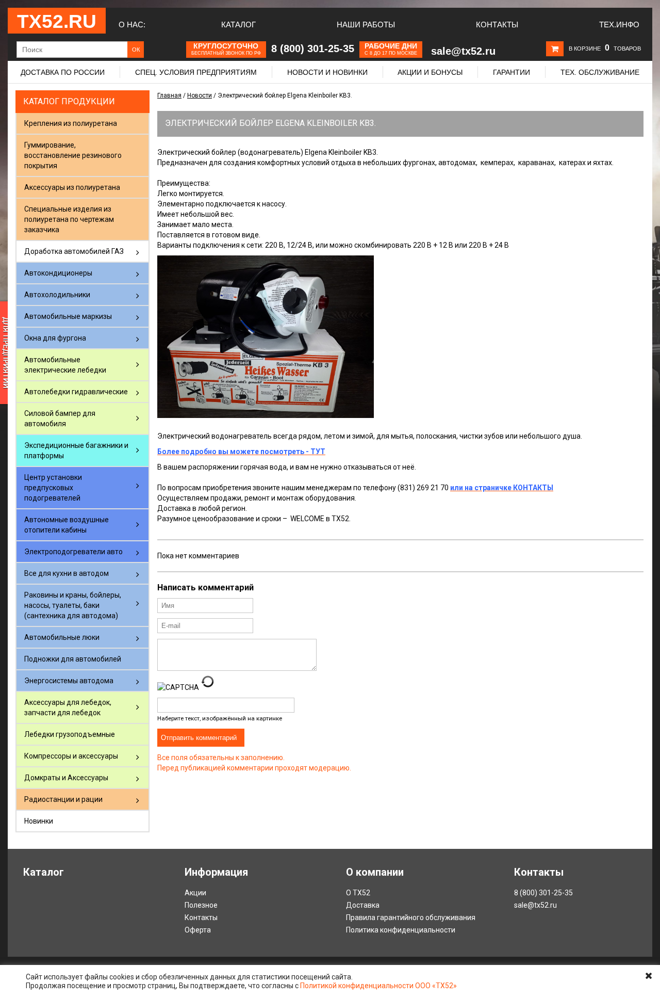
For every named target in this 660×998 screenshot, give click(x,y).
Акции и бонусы (430, 72)
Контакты (497, 24)
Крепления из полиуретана (70, 123)
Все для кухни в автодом (66, 573)
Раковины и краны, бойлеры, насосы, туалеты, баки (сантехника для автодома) (72, 605)
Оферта (198, 930)
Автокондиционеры (58, 273)
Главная (169, 95)
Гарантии (511, 72)
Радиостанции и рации (63, 799)
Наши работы (366, 24)
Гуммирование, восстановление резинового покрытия (73, 155)
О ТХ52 (358, 893)
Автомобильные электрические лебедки (65, 365)
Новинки (38, 821)
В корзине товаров (605, 48)
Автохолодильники (57, 295)
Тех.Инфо (619, 24)
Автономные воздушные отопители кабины (66, 525)
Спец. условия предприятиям (196, 72)
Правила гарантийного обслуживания (410, 917)
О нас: (132, 24)
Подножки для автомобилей (72, 659)
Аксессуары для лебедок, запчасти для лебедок (67, 707)
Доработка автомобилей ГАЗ (74, 251)
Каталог (238, 24)
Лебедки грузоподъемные (69, 734)
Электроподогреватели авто (73, 552)
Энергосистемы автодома (68, 681)
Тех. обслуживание (599, 72)
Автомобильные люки (62, 637)
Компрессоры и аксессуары (71, 756)
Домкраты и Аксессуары (66, 778)
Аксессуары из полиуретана (72, 187)
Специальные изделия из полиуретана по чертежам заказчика (69, 219)
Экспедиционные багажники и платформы (76, 450)
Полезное (201, 905)
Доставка (363, 905)
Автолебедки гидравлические (76, 392)
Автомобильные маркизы (68, 316)
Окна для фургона (55, 338)
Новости (199, 95)
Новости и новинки (327, 72)
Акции (195, 893)
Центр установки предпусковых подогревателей (53, 487)
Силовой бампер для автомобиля (59, 418)
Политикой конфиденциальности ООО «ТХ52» (378, 985)
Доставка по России (63, 72)
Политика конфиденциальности (400, 930)
